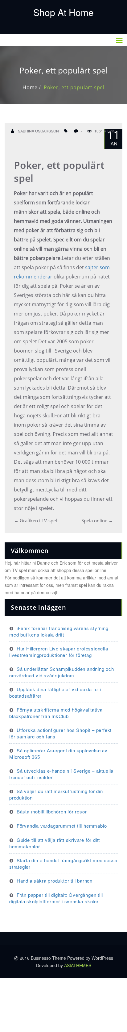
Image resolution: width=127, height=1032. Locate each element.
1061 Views (105, 130)
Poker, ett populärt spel (74, 87)
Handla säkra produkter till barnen (54, 880)
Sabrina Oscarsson (38, 130)
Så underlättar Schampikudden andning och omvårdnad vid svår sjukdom (61, 672)
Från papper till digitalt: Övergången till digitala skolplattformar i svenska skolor (56, 898)
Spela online (97, 520)
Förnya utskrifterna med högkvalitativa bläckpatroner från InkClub (56, 712)
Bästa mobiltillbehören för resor (52, 811)
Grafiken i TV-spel (35, 520)
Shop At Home (63, 12)
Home (30, 87)
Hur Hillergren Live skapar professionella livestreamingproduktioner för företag (58, 651)
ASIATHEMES (77, 965)
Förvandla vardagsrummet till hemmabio (62, 825)
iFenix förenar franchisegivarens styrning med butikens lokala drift (59, 631)
